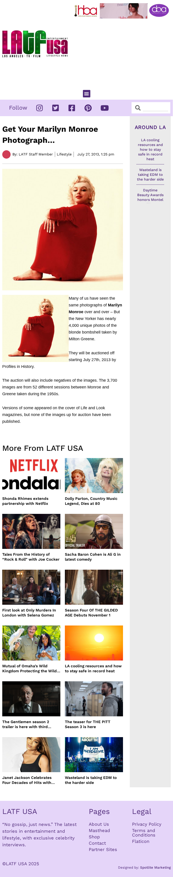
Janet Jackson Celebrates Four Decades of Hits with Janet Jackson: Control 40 (27, 780)
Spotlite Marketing (155, 867)
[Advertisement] (122, 52)
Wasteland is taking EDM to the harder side (91, 780)
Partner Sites (103, 849)
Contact (97, 843)
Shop (94, 836)
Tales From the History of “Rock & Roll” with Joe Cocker (30, 557)
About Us (99, 824)
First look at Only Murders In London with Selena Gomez (29, 612)
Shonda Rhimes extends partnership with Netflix (25, 501)
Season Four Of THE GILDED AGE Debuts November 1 (91, 612)
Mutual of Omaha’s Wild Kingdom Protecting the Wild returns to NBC (29, 668)
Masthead (99, 830)
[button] (86, 93)
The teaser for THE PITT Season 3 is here (87, 724)
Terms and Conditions (143, 833)
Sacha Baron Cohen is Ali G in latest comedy (93, 557)
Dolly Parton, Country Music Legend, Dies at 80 (91, 501)
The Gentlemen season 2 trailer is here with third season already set (25, 724)
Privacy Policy (146, 824)
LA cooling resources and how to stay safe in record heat (93, 668)
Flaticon (140, 841)
